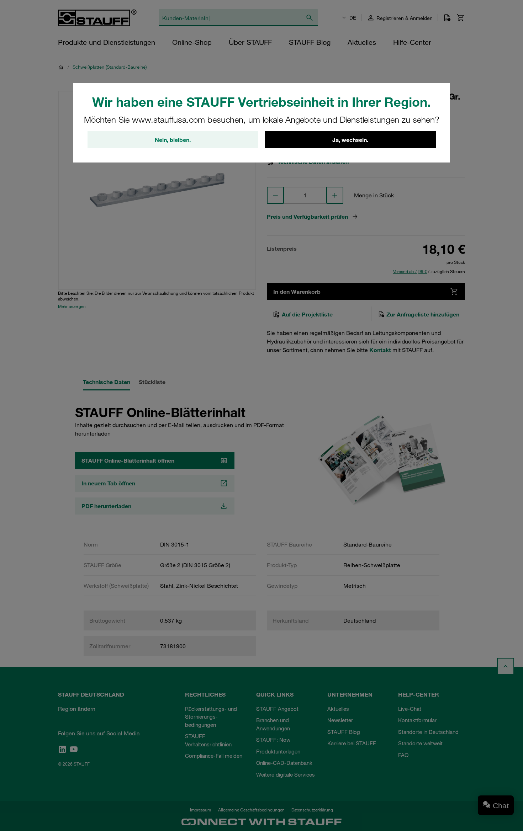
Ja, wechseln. (350, 139)
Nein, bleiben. (173, 139)
